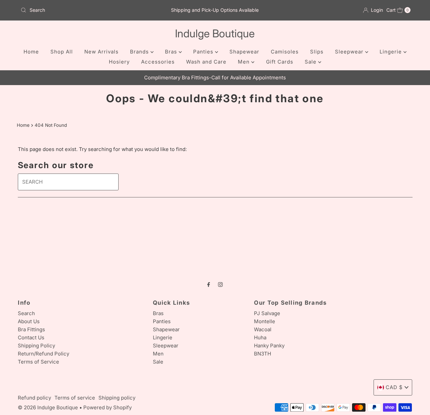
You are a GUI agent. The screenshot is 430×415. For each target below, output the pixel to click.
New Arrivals (101, 51)
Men (244, 62)
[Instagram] (220, 284)
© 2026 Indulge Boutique (48, 407)
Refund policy (34, 397)
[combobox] (81, 10)
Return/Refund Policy (43, 353)
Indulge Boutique (215, 33)
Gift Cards (279, 62)
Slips (317, 51)
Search (26, 313)
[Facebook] (208, 284)
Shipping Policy (36, 345)
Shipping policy (116, 397)
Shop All (61, 51)
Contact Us (31, 337)
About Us (29, 321)
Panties (204, 51)
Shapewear (244, 51)
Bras (172, 51)
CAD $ (394, 387)
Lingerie (391, 51)
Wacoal (262, 329)
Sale (311, 62)
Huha (260, 337)
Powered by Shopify (107, 407)
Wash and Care (206, 62)
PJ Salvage (267, 313)
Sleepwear (350, 51)
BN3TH (262, 353)
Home (31, 51)
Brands (140, 51)
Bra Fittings (31, 329)
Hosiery (119, 62)
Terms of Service (38, 362)
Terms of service (74, 397)
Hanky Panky (269, 345)
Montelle (264, 321)
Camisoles (285, 51)
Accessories (158, 62)
